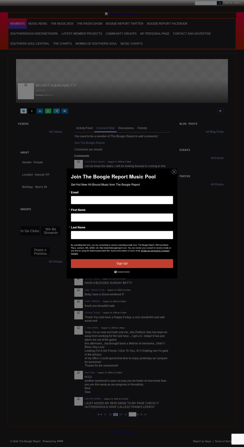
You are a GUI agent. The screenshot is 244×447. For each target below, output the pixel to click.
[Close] (174, 172)
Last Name (78, 227)
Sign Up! (122, 263)
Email (74, 192)
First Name (78, 209)
